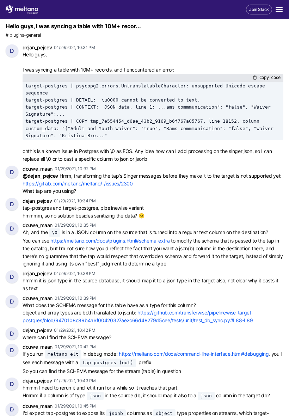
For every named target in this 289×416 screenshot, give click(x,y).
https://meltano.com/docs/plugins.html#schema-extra (110, 241)
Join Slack (259, 9)
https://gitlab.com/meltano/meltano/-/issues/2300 (78, 183)
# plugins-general (23, 35)
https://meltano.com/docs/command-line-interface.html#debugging (194, 354)
